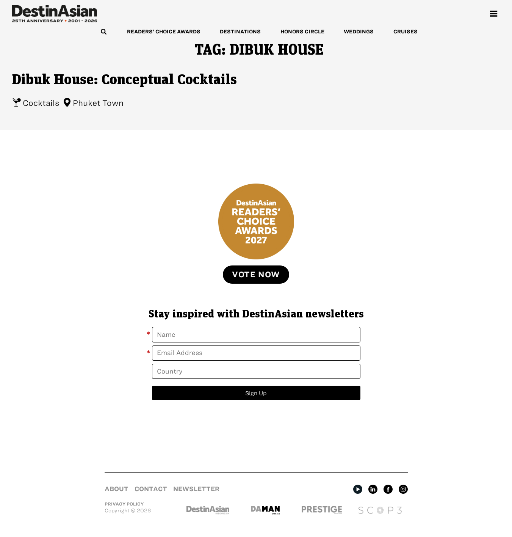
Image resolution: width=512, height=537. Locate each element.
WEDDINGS (359, 32)
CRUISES (405, 32)
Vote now (256, 274)
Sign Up (256, 393)
